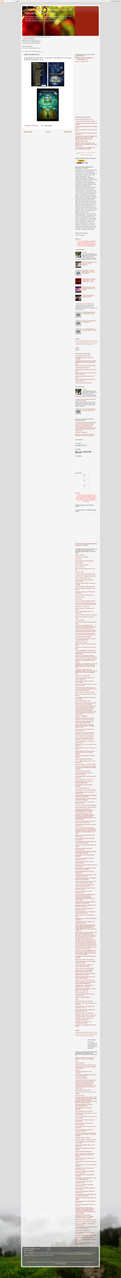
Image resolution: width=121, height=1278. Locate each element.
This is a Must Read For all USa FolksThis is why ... (83, 892)
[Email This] (45, 125)
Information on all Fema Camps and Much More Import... (84, 1169)
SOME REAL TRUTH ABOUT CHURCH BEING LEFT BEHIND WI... (85, 989)
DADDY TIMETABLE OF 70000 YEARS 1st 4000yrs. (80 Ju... (85, 962)
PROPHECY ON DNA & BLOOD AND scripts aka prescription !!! (88, 272)
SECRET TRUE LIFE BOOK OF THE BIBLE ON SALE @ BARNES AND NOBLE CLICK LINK (86, 144)
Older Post (68, 132)
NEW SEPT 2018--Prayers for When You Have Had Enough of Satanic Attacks (85, 1015)
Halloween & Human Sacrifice (83, 771)
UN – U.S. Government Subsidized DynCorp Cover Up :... (84, 1185)
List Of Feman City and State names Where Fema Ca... (84, 730)
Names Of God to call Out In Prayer (84, 595)
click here (51, 1255)
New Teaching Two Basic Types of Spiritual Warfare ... (84, 862)
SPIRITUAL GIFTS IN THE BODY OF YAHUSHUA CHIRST (85, 922)
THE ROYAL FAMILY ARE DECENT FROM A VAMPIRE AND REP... (84, 722)
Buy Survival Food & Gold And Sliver (84, 692)
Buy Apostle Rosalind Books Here (84, 119)
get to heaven (83, 340)
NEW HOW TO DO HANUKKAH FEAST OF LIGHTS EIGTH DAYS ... (85, 869)
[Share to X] (48, 125)
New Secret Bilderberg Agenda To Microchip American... (84, 773)
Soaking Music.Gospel (81, 642)
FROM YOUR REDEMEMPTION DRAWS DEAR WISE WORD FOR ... (86, 796)
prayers (86, 342)
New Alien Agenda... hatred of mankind (85, 764)
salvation (85, 344)
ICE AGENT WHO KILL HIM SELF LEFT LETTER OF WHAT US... (85, 906)
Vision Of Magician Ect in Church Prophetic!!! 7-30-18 (89, 329)
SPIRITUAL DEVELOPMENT (82, 997)
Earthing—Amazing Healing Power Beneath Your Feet (84, 909)
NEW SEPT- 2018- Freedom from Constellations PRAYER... (84, 1019)
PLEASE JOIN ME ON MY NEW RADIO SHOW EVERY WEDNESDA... (85, 983)
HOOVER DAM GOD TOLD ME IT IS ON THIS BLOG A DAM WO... (85, 875)
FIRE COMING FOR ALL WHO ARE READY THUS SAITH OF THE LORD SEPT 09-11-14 (84, 726)
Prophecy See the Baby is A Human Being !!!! (89, 321)
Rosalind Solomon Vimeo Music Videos (85, 365)
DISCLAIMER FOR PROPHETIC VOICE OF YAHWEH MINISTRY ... (85, 852)
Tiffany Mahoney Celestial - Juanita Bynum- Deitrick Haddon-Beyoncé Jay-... (89, 280)
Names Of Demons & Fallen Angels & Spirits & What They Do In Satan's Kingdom (85, 752)
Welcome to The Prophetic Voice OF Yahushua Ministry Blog (48, 11)
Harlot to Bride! (79, 562)
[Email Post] (42, 125)
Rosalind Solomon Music (81, 141)
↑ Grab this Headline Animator (86, 154)
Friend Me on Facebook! (81, 557)
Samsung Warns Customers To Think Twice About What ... (85, 888)
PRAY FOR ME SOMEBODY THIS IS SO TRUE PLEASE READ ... (85, 1075)
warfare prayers (90, 344)
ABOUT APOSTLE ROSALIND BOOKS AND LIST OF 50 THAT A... (85, 974)
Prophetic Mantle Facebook (82, 367)
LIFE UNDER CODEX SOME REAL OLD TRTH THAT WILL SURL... (85, 842)
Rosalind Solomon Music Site (82, 355)
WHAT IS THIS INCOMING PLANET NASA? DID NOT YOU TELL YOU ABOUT (86, 656)
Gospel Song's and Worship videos (84, 560)
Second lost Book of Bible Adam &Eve (85, 586)
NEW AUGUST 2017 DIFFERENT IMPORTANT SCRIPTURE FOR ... (84, 971)
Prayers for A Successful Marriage (84, 1001)
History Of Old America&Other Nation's (85, 601)
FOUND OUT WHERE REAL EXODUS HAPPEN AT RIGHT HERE (85, 902)
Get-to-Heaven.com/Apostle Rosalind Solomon (85, 58)
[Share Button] (77, 349)
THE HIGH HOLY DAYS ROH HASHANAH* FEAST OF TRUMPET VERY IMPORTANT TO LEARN (84, 811)
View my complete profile (81, 61)
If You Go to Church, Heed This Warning (85, 805)
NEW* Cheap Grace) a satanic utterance (85, 807)
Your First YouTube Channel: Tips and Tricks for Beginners (89, 263)
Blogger (64, 1263)
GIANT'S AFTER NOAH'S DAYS (83, 759)
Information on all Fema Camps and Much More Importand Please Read (84, 733)
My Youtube (78, 558)
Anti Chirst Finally (79, 597)
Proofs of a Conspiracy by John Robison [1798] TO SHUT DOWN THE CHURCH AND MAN (85, 768)
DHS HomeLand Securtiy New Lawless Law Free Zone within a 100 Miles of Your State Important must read (86, 689)
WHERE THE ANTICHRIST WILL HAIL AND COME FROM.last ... (85, 977)
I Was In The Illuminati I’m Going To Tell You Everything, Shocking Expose (85, 882)
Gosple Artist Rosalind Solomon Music (85, 121)
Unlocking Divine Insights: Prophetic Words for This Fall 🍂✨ (88, 288)
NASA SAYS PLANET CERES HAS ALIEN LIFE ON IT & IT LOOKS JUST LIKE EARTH (86, 660)
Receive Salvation (80, 555)
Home (48, 132)
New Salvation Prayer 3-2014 (83, 700)
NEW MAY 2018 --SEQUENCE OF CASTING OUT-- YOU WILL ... (84, 986)
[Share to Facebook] (49, 125)
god (87, 340)
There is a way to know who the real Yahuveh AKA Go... (84, 1243)
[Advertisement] (86, 89)
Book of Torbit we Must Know (82, 578)
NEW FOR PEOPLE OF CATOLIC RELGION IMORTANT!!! (84, 782)
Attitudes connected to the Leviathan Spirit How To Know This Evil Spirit (84, 435)
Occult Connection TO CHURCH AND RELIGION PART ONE (85, 1010)
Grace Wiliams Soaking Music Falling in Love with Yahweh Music (85, 639)
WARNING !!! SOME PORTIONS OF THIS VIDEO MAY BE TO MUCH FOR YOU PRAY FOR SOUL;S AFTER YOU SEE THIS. (86, 665)
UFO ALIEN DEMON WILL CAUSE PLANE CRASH (89, 313)
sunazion (85, 545)
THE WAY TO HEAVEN (81, 432)
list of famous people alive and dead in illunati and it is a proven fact (85, 822)
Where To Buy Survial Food (82, 606)
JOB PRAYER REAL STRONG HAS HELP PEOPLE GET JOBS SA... (86, 799)
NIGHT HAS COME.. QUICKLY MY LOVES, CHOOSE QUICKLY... (84, 965)
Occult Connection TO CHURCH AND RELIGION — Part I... (85, 1007)
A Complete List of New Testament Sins (85, 790)
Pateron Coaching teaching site (83, 382)
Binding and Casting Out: (81, 992)
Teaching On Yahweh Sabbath (83, 636)
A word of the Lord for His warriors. (85, 303)
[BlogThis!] (46, 125)
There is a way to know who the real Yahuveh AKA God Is (84, 678)
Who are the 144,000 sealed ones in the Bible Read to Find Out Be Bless (85, 703)
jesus (89, 340)
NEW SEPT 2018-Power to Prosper (84, 1013)
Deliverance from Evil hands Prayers (84, 980)
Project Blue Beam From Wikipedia (84, 736)
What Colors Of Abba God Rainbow (84, 959)
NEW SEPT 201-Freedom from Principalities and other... (83, 1022)
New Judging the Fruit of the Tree (84, 779)
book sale (77, 340)
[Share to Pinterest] (51, 125)
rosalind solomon (93, 342)
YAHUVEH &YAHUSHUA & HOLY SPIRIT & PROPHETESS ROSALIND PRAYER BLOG (85, 362)
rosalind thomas (78, 344)
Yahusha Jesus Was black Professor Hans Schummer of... (84, 859)
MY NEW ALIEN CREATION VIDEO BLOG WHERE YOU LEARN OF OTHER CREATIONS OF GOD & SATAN (86, 138)
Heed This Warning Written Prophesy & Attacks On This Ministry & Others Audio (85, 603)
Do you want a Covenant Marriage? (84, 968)
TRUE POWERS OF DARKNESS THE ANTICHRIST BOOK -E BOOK (85, 148)
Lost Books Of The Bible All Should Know (86, 576)
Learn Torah (78, 599)
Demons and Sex (79, 566)
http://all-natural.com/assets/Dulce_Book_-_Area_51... (84, 1071)
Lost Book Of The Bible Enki (82, 675)
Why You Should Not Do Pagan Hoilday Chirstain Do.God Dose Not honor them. (85, 631)
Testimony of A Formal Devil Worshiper (85, 574)
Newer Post (28, 132)
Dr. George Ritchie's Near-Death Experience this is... (83, 849)
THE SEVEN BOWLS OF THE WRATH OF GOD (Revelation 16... (85, 912)
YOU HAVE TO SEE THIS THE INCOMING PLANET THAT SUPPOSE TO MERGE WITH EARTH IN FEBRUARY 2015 (86, 671)
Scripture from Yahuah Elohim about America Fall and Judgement (84, 885)
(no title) (84, 252)
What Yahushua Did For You (82, 788)
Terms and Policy (79, 620)
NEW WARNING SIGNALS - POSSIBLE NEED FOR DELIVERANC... (85, 879)
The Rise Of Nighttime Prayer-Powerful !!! (88, 296)
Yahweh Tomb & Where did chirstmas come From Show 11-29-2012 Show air (85, 634)
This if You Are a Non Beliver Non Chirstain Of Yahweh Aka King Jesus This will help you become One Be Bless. (86, 627)
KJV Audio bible (79, 572)
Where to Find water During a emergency (86, 615)
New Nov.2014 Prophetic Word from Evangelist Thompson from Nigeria (84, 738)
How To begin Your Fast (81, 564)
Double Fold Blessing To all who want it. (85, 650)
